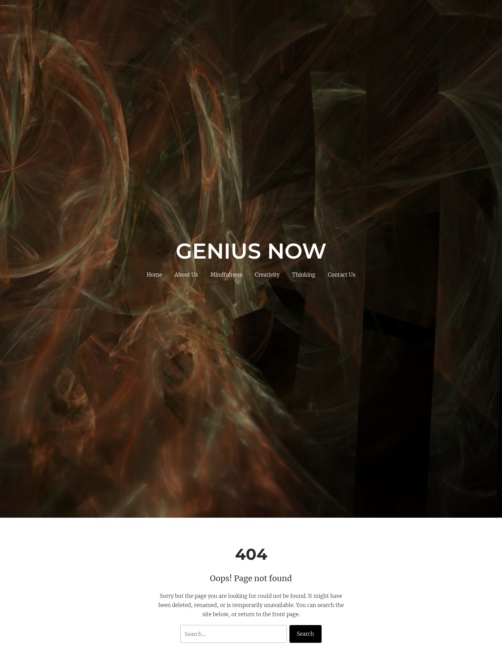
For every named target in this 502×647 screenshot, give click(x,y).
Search (305, 634)
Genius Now (251, 251)
